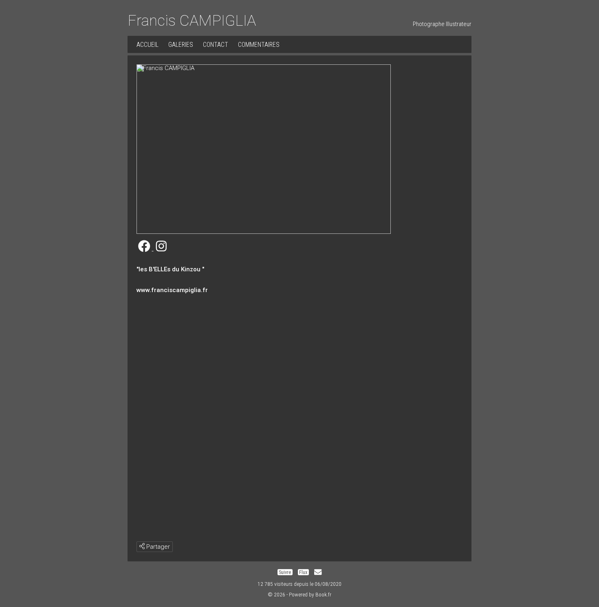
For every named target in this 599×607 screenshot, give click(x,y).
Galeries (180, 44)
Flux (303, 572)
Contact (215, 44)
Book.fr (323, 594)
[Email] (318, 572)
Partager (157, 546)
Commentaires (259, 44)
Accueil (148, 44)
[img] (142, 546)
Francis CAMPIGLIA (192, 20)
